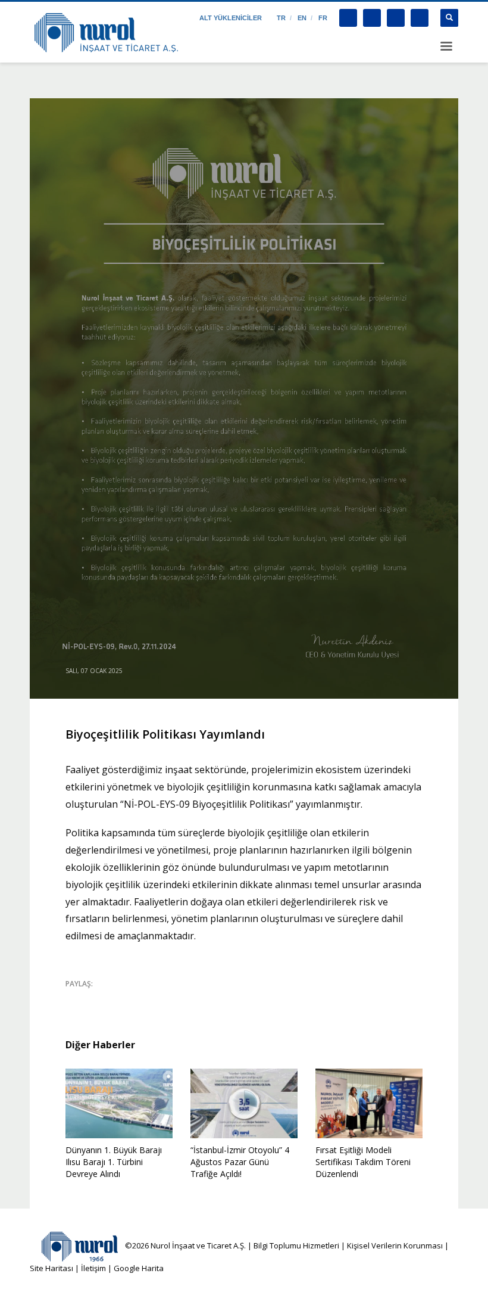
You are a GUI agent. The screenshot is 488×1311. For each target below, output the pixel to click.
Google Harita (139, 1268)
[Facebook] (348, 18)
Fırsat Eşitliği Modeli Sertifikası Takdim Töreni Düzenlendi (363, 1161)
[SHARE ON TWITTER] (74, 1000)
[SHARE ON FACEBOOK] (95, 999)
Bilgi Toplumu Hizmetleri (296, 1245)
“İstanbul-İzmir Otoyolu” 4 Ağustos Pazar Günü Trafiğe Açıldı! (239, 1161)
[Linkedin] (419, 18)
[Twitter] (372, 18)
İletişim (92, 1268)
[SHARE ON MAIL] (158, 999)
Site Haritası (51, 1268)
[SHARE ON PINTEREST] (137, 999)
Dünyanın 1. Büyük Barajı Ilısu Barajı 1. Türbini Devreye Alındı (113, 1161)
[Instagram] (396, 18)
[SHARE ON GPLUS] (116, 999)
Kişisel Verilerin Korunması (395, 1245)
